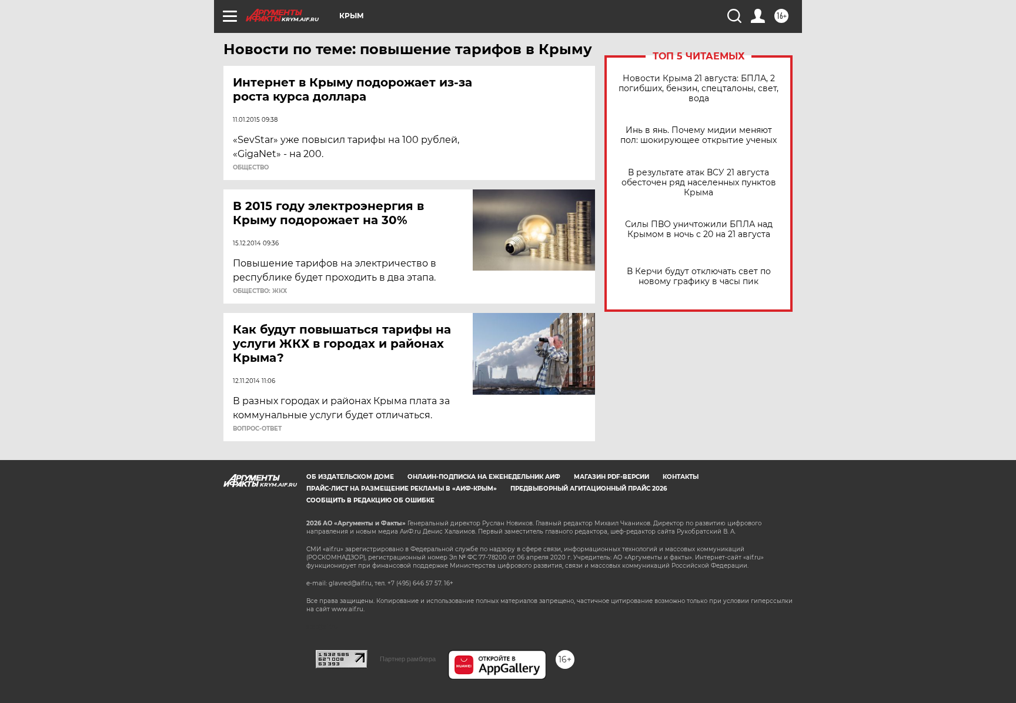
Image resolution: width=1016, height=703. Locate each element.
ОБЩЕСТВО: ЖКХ (260, 291)
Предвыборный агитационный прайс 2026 (588, 488)
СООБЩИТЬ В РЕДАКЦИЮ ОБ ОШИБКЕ (370, 500)
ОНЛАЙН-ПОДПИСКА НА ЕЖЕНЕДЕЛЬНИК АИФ (483, 477)
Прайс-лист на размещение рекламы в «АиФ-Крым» (401, 488)
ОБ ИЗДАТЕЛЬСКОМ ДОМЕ (350, 477)
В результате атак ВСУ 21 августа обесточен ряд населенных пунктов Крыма (698, 183)
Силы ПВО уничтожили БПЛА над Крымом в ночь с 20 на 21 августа (699, 229)
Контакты (680, 477)
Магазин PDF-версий (611, 477)
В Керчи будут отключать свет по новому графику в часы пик (699, 276)
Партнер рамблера (408, 658)
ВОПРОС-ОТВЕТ (257, 429)
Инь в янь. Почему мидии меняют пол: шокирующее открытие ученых (698, 135)
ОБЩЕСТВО (251, 168)
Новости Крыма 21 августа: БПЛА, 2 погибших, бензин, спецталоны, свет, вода (698, 89)
